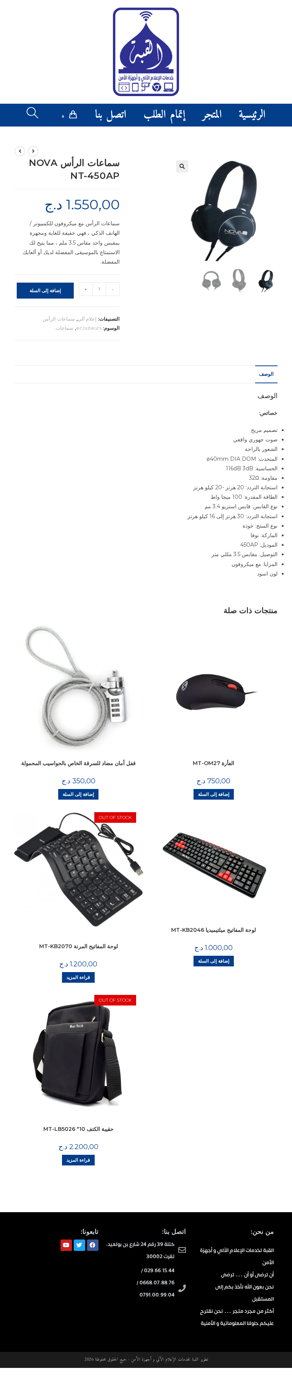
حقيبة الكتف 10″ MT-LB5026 (78, 1129)
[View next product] (19, 151)
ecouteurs (89, 328)
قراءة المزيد (78, 977)
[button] (182, 166)
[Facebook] (92, 1245)
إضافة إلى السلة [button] (78, 794)
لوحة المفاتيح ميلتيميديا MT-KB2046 (213, 929)
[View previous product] (33, 151)
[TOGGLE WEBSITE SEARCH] (32, 115)
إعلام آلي (87, 319)
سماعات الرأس (59, 319)
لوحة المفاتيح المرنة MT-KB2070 (78, 946)
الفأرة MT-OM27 (213, 763)
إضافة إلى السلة (45, 290)
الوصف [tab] (266, 374)
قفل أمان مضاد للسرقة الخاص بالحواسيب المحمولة (78, 763)
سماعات (64, 328)
